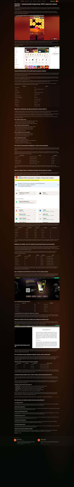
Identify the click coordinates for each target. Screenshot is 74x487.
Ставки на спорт (27, 1)
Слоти (31, 1)
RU (58, 1)
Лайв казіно (43, 1)
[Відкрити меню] (15, 1)
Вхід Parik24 (34, 1)
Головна (22, 1)
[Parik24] (53, 1)
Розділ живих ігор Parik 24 (18, 314)
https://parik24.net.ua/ (21, 12)
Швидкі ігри (39, 1)
